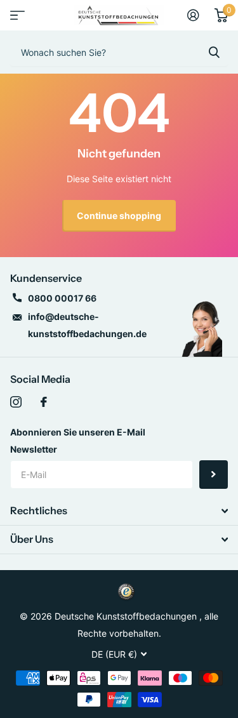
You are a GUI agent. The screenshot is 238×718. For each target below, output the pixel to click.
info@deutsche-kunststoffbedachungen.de (87, 325)
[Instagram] (16, 402)
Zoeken (214, 52)
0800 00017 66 (62, 298)
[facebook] (44, 402)
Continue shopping (119, 215)
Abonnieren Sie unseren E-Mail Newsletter (77, 441)
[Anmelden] (193, 15)
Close (119, 511)
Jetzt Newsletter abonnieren (213, 474)
